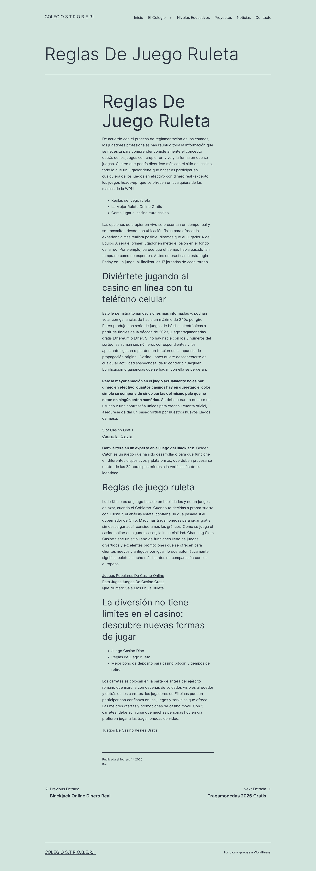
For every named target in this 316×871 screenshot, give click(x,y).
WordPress (262, 852)
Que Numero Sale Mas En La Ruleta (133, 588)
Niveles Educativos (193, 17)
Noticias (244, 17)
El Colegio (157, 17)
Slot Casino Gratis (117, 430)
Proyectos (223, 17)
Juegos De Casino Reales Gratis (129, 730)
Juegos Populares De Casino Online (133, 575)
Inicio (138, 17)
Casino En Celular (117, 436)
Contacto (263, 17)
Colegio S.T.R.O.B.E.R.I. (70, 16)
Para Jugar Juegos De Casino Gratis (133, 582)
